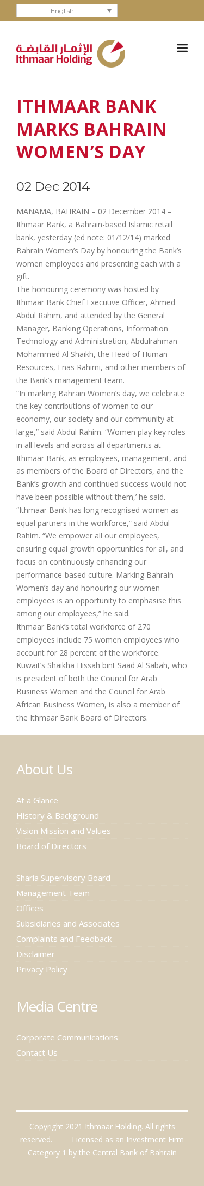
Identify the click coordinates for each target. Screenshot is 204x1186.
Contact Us (37, 1052)
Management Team (53, 892)
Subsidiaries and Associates (68, 923)
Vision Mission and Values (63, 830)
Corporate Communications (67, 1037)
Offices (30, 908)
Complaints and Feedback (64, 938)
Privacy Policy (41, 969)
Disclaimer (35, 953)
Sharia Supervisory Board (63, 877)
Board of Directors (51, 845)
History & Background (57, 815)
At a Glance (37, 800)
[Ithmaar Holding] (70, 52)
